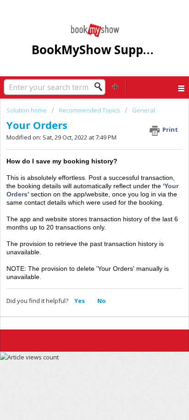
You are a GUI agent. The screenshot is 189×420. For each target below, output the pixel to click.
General (143, 110)
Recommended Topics (89, 110)
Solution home (27, 110)
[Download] (77, 202)
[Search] (101, 86)
